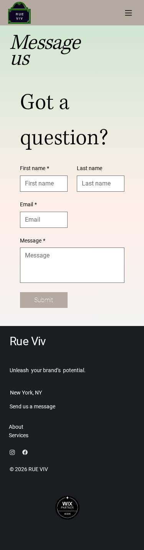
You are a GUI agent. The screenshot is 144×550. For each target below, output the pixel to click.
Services (18, 435)
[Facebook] (25, 452)
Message (32, 240)
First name (34, 168)
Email (28, 204)
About (16, 427)
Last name (89, 168)
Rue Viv (28, 341)
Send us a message (32, 406)
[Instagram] (12, 452)
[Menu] (128, 13)
